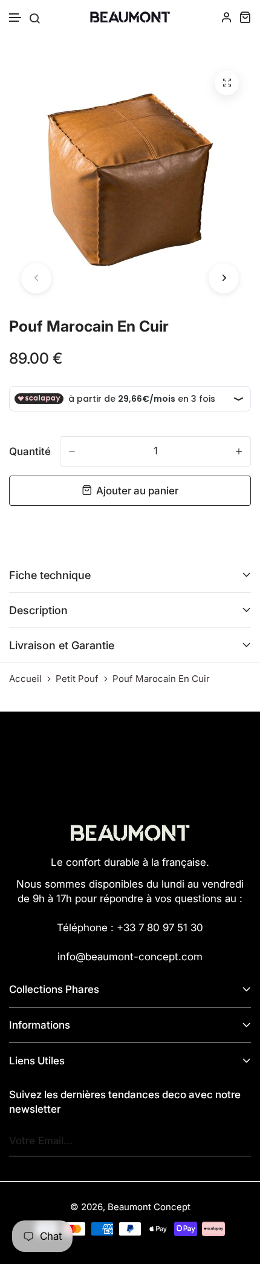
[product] (227, 83)
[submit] (238, 1141)
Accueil (25, 678)
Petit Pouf (77, 678)
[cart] (245, 17)
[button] (15, 17)
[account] (227, 17)
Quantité (30, 451)
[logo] (129, 17)
